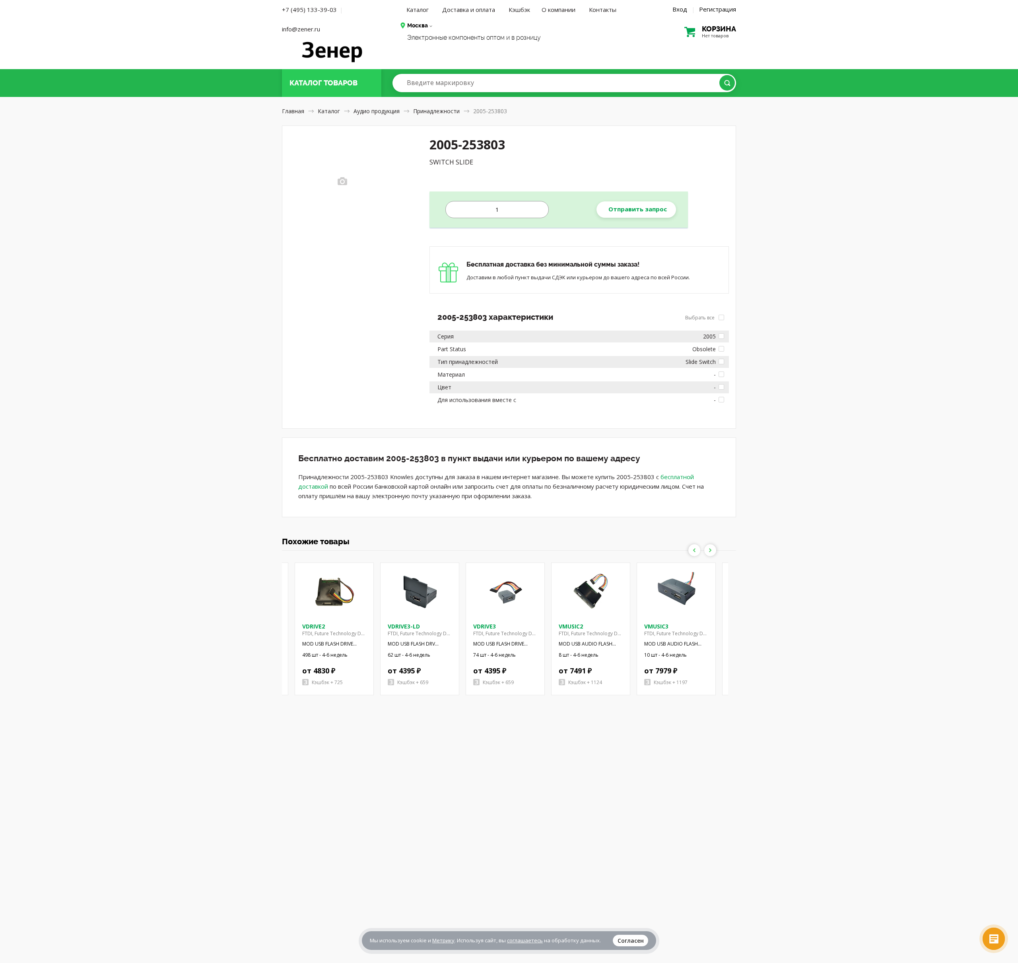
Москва (417, 25)
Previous (694, 550)
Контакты (602, 10)
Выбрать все (700, 317)
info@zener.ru (301, 29)
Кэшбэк (519, 10)
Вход (679, 9)
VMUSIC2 (571, 626)
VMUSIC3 (656, 626)
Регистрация (717, 9)
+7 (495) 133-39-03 (309, 10)
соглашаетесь (525, 940)
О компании (558, 10)
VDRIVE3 (484, 626)
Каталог (417, 10)
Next (710, 550)
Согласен (631, 940)
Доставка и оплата (468, 10)
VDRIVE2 (313, 626)
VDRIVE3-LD (404, 626)
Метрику (443, 940)
